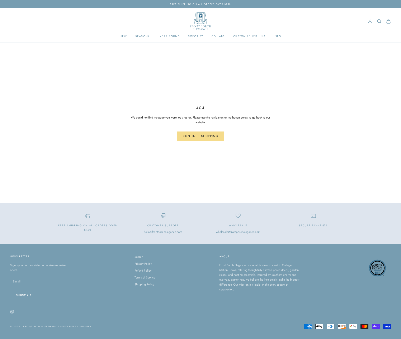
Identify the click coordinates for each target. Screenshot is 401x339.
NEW (123, 36)
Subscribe (24, 295)
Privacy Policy (143, 264)
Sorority (195, 36)
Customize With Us (249, 36)
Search (139, 257)
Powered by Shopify (75, 326)
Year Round (170, 36)
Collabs (218, 36)
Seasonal (143, 36)
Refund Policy (143, 270)
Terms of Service (145, 277)
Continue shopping (200, 136)
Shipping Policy (144, 284)
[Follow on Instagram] (12, 312)
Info (277, 36)
